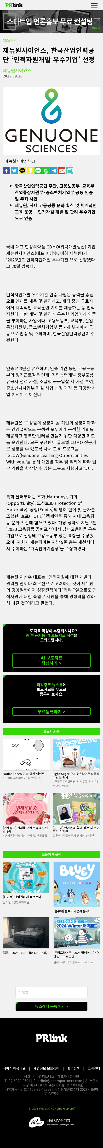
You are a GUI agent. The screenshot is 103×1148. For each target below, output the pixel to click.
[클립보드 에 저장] (70, 170)
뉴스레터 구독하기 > (51, 1006)
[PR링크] (14, 5)
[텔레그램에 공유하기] (54, 170)
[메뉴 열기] (94, 5)
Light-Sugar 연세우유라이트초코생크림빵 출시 (76, 775)
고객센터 (94, 1068)
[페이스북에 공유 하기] (7, 170)
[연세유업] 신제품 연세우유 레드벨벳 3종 (25, 829)
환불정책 (73, 1068)
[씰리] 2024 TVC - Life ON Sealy (25, 952)
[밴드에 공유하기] (46, 170)
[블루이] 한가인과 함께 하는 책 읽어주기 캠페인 (76, 829)
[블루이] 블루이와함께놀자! (71, 911)
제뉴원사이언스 (17, 70)
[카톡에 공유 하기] (23, 170)
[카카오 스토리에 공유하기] (30, 170)
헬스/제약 (10, 40)
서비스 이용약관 (14, 1068)
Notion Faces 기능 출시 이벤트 (24, 773)
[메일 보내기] (62, 170)
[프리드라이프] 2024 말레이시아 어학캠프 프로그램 (76, 954)
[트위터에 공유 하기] (15, 170)
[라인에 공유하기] (38, 170)
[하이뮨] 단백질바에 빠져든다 (22, 896)
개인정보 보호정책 (46, 1068)
